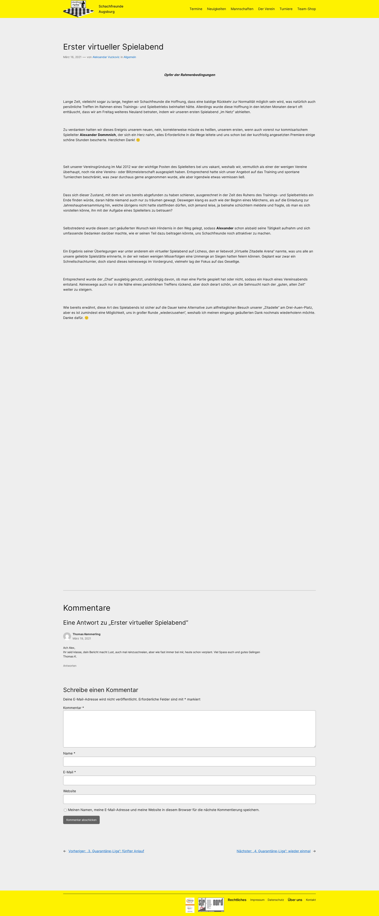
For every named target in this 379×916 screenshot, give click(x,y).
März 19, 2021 (82, 638)
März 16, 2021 (72, 57)
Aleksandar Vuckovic (106, 57)
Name (69, 753)
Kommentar (73, 708)
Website (69, 791)
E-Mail (69, 772)
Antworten (69, 665)
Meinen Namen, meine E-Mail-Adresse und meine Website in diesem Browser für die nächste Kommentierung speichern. (164, 810)
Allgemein (130, 57)
